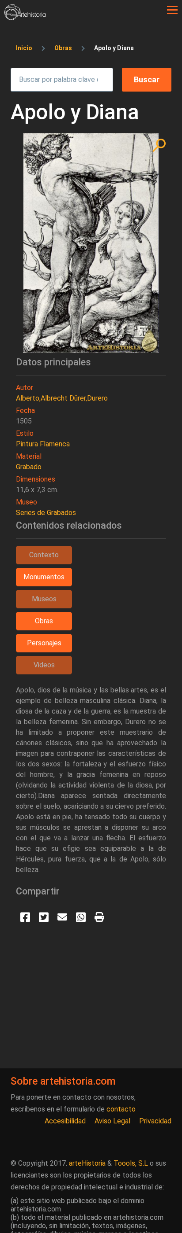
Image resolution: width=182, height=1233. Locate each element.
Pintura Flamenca (43, 444)
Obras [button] (44, 621)
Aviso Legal (112, 1121)
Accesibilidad (65, 1121)
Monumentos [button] (43, 577)
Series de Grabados (46, 512)
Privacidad (155, 1121)
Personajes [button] (44, 643)
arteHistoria (87, 1163)
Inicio (24, 48)
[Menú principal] (172, 10)
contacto (121, 1109)
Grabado (29, 467)
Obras (63, 48)
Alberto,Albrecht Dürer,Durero (62, 398)
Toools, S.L (131, 1163)
